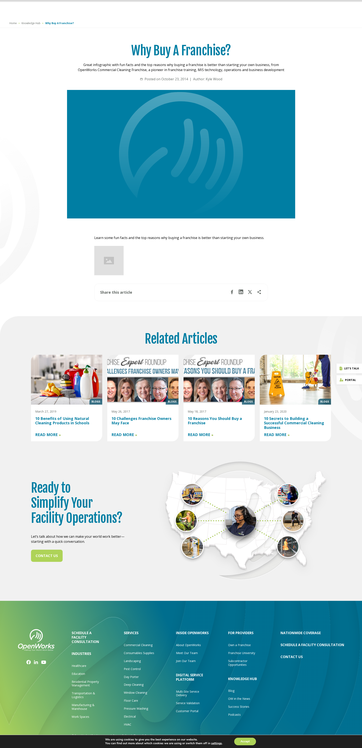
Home (13, 23)
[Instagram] (36, 662)
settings (216, 743)
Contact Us (47, 555)
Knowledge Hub (31, 23)
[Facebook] (28, 662)
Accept (245, 741)
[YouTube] (43, 662)
